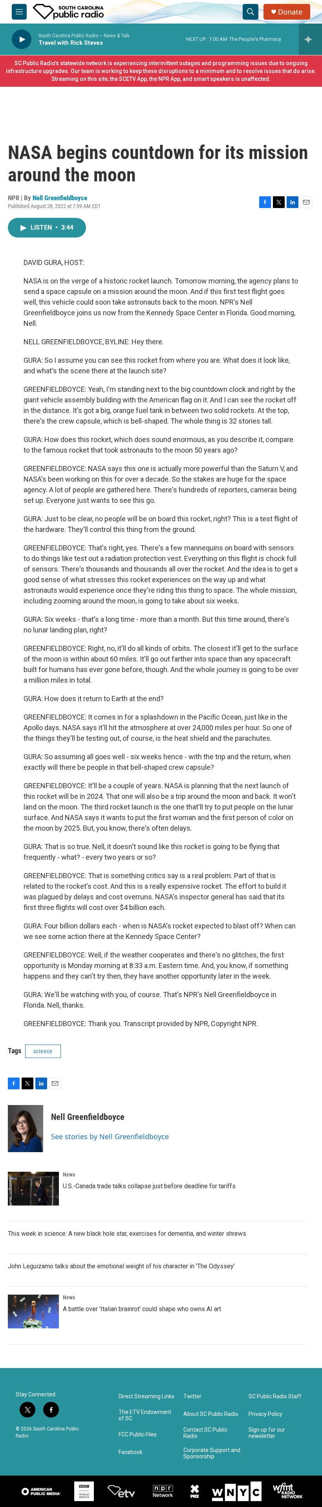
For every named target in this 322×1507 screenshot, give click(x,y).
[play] (21, 39)
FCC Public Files (138, 1435)
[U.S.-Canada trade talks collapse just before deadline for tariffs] (33, 1189)
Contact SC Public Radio (205, 1433)
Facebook (131, 1452)
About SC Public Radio (210, 1414)
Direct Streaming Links (146, 1396)
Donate (290, 12)
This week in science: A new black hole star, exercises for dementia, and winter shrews (127, 1233)
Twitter (192, 1396)
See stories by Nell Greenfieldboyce (110, 1136)
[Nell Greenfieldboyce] (25, 1128)
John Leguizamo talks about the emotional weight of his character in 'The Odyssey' (121, 1266)
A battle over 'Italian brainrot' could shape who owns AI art (142, 1309)
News (69, 1174)
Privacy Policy (265, 1414)
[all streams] (310, 39)
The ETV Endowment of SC (145, 1415)
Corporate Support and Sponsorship (211, 1453)
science (43, 1051)
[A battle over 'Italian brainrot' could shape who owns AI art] (33, 1311)
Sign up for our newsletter (267, 1433)
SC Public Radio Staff (275, 1396)
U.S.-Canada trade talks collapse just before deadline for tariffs (149, 1186)
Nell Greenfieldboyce (60, 198)
